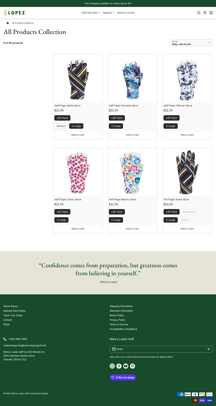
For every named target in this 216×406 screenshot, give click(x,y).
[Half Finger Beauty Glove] (132, 172)
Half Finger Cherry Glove (67, 199)
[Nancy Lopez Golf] (14, 13)
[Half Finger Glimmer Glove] (187, 78)
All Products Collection (23, 23)
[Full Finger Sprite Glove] (187, 172)
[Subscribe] (208, 349)
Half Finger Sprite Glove (67, 105)
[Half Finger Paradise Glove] (132, 78)
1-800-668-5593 (17, 338)
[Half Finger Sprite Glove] (77, 78)
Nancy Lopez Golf (20, 393)
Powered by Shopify (38, 393)
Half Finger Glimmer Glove (178, 105)
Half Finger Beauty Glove (122, 199)
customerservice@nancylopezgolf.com (24, 345)
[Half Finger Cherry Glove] (77, 172)
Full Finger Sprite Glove (176, 199)
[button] (211, 12)
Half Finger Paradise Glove (123, 105)
